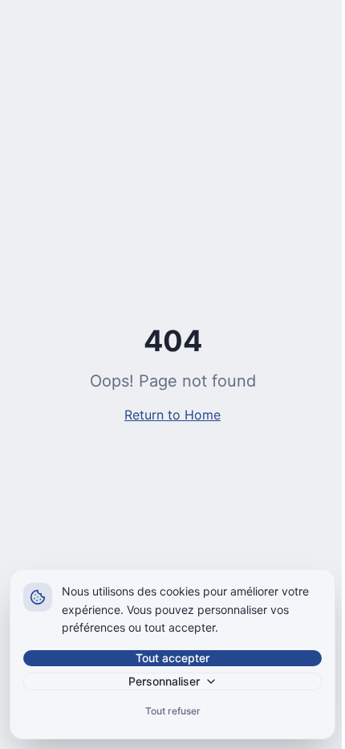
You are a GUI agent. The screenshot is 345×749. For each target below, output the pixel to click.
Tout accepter (172, 658)
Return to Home (172, 415)
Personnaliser (164, 681)
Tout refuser (173, 711)
